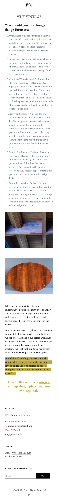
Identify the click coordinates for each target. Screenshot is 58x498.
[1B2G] (29, 5)
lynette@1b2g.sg (21, 452)
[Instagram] (29, 495)
